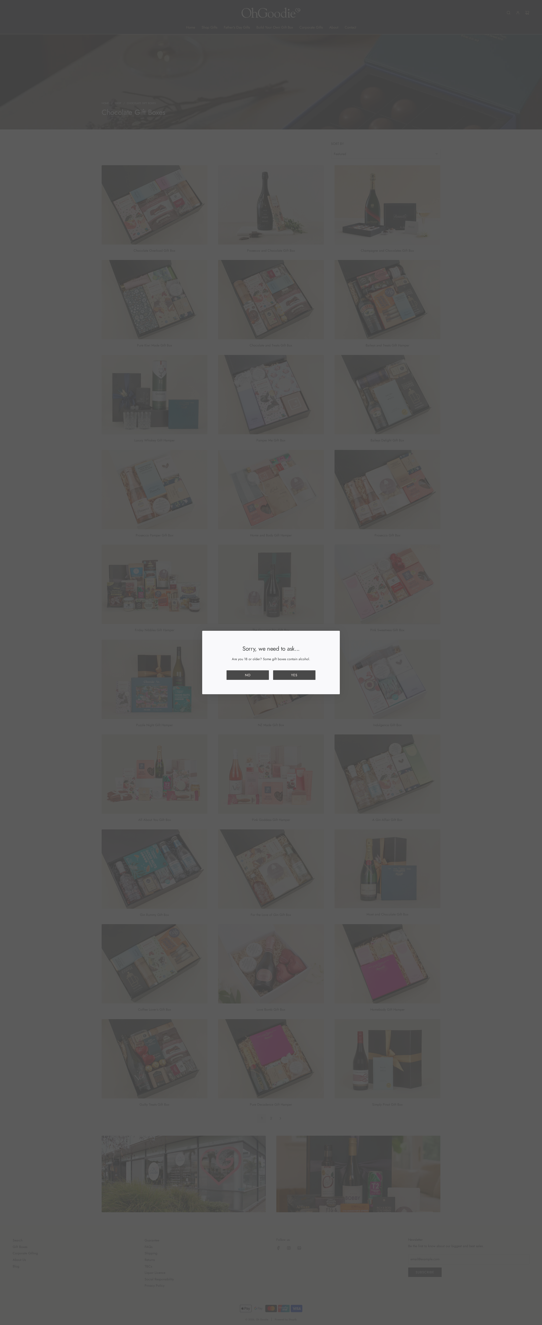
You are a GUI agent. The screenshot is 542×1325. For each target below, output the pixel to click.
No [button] (248, 675)
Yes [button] (294, 675)
